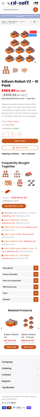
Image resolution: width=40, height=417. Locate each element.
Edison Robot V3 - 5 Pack (28, 336)
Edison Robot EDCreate (14, 227)
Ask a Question (28, 153)
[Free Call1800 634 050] (9, 3)
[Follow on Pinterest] (10, 403)
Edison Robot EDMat (13, 234)
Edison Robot (13, 21)
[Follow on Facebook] (3, 403)
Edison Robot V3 (11, 336)
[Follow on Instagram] (8, 403)
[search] (35, 9)
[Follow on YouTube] (12, 403)
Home (4, 21)
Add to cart (11, 347)
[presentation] (1, 328)
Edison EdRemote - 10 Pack (16, 220)
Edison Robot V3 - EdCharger (16, 255)
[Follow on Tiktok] (15, 403)
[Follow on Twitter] (5, 403)
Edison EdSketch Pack (13, 241)
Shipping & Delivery (10, 153)
